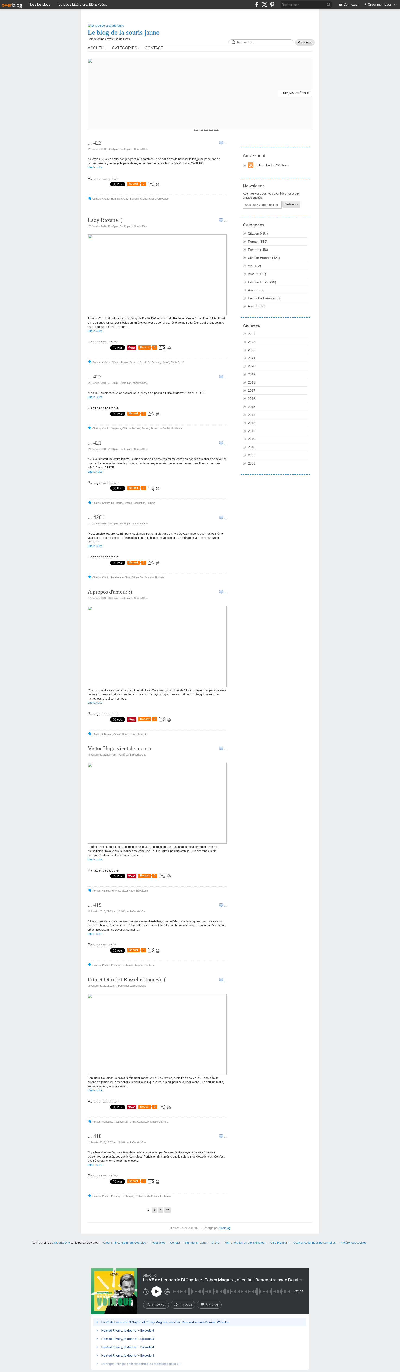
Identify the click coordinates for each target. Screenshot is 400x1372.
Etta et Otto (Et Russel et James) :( (127, 979)
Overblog (225, 1228)
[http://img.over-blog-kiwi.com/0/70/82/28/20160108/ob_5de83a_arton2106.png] (157, 842)
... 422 (95, 377)
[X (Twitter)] (264, 4)
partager (186, 1304)
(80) (257, 306)
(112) (254, 266)
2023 (251, 342)
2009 (251, 455)
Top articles (158, 1242)
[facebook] (257, 4)
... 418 (95, 1136)
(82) (264, 298)
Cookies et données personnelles (314, 1242)
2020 (251, 366)
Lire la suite (95, 167)
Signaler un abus (196, 1242)
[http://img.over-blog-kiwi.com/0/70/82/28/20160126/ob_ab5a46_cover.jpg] (157, 314)
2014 (251, 415)
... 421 (95, 443)
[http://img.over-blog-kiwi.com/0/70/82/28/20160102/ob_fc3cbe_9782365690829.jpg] (157, 1073)
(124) (264, 258)
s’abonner (159, 1304)
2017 (251, 390)
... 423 (95, 143)
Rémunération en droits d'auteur (245, 1242)
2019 (251, 374)
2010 (251, 447)
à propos (212, 1304)
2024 (251, 334)
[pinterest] (272, 4)
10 (217, 130)
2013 (251, 423)
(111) (257, 274)
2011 (251, 439)
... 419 (95, 905)
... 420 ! (96, 517)
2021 (251, 358)
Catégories (124, 48)
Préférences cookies (353, 1242)
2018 (251, 382)
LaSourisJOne (61, 1242)
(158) (258, 249)
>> (167, 1209)
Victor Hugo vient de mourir (120, 748)
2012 (251, 431)
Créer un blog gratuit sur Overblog (124, 1242)
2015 (251, 407)
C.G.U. (216, 1242)
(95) (262, 282)
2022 (251, 350)
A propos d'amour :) (110, 592)
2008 (251, 463)
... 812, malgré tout (294, 93)
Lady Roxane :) (105, 220)
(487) (258, 233)
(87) (256, 290)
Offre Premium (279, 1242)
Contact (154, 48)
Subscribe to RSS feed (271, 165)
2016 (251, 398)
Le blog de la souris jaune (123, 32)
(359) (257, 241)
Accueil (96, 48)
